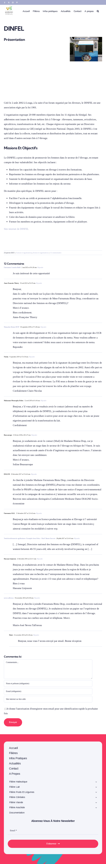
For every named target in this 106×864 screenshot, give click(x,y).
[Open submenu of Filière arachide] (96, 808)
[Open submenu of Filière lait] (96, 787)
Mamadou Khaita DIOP (11, 327)
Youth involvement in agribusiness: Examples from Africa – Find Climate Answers (29, 538)
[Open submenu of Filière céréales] (96, 798)
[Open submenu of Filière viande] (96, 803)
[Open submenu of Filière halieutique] (96, 782)
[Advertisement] (53, 79)
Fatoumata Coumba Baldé (12, 267)
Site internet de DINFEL (16, 228)
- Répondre (40, 267)
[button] (98, 11)
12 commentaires (55, 253)
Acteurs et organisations (24, 253)
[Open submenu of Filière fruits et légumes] (96, 792)
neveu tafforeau (9, 598)
